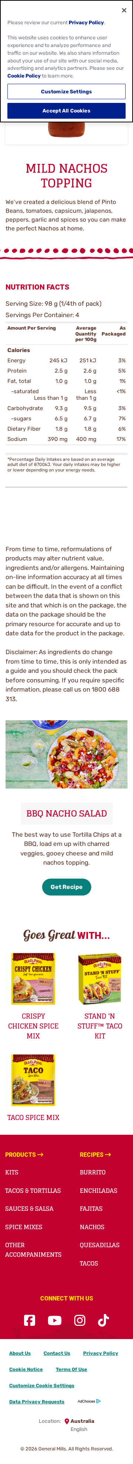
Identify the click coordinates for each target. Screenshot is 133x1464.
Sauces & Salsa (29, 1208)
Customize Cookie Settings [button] (41, 1385)
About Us (20, 1353)
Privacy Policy (100, 1353)
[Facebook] (29, 1321)
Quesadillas (100, 1245)
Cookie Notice (26, 1369)
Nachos (92, 1227)
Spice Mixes (23, 1227)
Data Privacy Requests (36, 1401)
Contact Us (57, 1353)
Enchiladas (98, 1190)
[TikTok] (103, 1321)
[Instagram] (80, 1321)
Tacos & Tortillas (33, 1190)
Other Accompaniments (33, 1250)
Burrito (93, 1172)
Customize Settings (66, 91)
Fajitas (91, 1208)
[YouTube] (54, 1321)
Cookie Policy (24, 76)
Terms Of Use (71, 1369)
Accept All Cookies (66, 111)
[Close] (124, 10)
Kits (11, 1172)
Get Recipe (67, 886)
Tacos (89, 1263)
